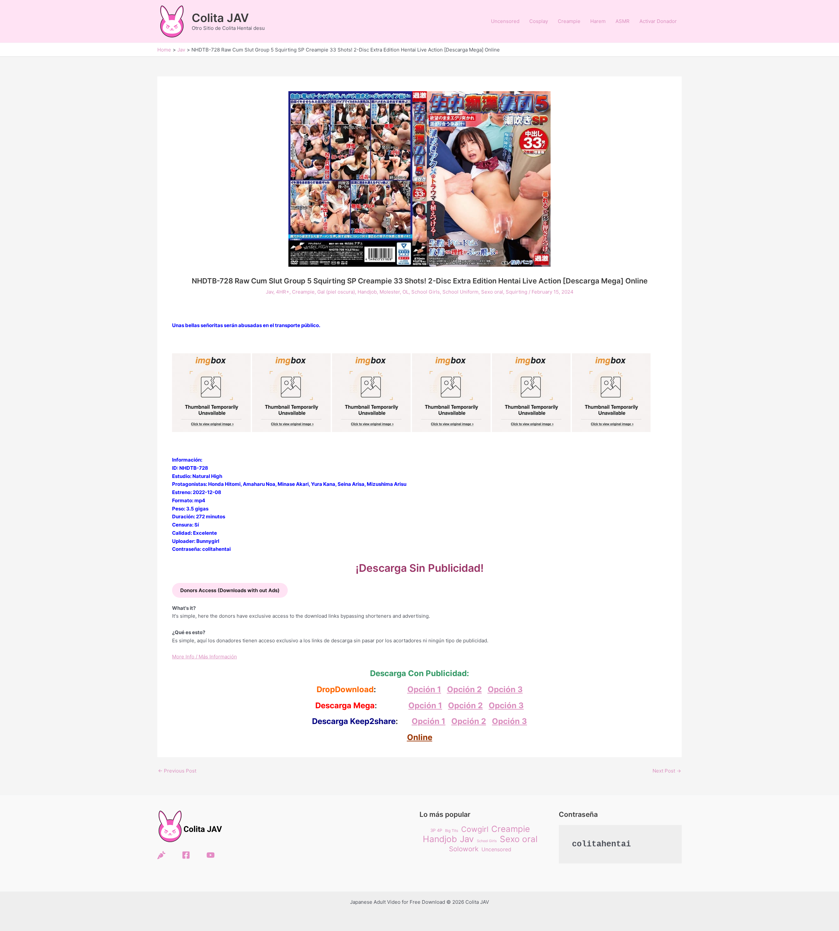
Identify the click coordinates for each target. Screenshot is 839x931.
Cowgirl (474, 829)
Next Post (667, 770)
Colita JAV (220, 18)
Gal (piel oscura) (336, 292)
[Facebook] (186, 855)
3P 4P (436, 830)
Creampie (569, 21)
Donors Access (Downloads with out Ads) (230, 590)
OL (405, 292)
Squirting (516, 292)
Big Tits (451, 830)
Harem (598, 21)
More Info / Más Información (204, 656)
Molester (390, 292)
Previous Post (177, 770)
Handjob (367, 292)
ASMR (622, 21)
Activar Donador (658, 21)
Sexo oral (492, 292)
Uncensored (505, 21)
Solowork (463, 849)
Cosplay (538, 21)
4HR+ (282, 292)
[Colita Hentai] (161, 855)
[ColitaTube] (210, 855)
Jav (269, 292)
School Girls (425, 292)
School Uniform (460, 292)
